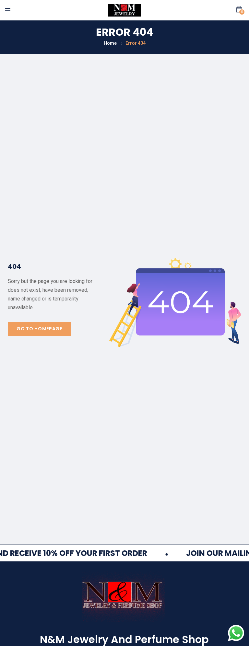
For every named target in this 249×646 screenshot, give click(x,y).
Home (110, 43)
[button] (239, 9)
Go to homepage (39, 328)
